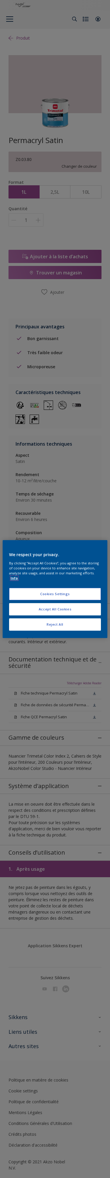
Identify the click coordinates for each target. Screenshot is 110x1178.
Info (14, 578)
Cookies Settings (55, 594)
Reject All (55, 624)
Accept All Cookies (55, 609)
